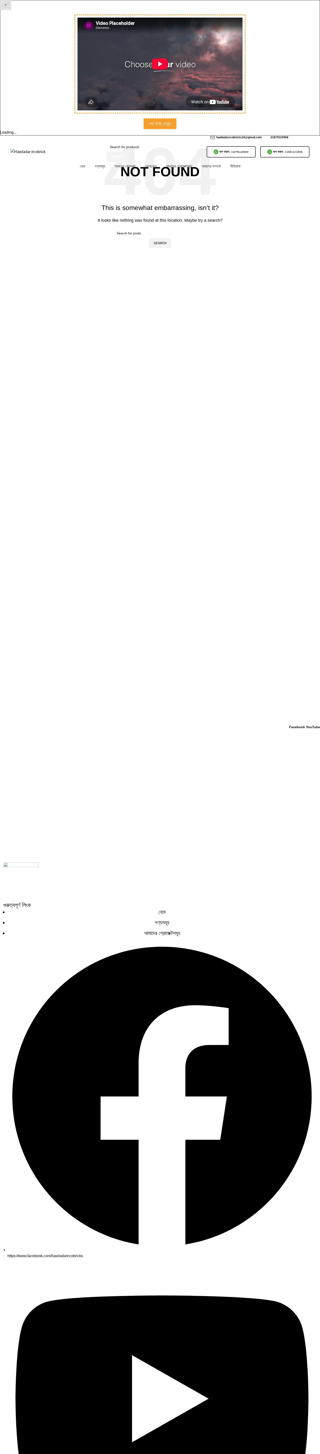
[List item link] (160, 922)
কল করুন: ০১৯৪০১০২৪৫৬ (287, 152)
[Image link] (21, 882)
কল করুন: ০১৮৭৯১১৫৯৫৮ (234, 152)
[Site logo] (28, 152)
